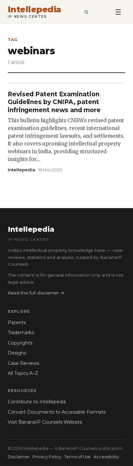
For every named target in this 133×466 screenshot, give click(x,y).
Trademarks (21, 332)
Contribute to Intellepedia (37, 402)
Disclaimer (19, 456)
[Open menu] (118, 12)
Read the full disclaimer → (36, 292)
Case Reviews (23, 363)
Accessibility (106, 456)
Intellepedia (34, 9)
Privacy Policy (47, 456)
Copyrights (20, 343)
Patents (17, 322)
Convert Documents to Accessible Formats (57, 412)
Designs (17, 353)
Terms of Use (77, 456)
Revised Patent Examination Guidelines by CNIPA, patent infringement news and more (54, 102)
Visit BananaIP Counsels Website (45, 422)
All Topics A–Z (23, 373)
